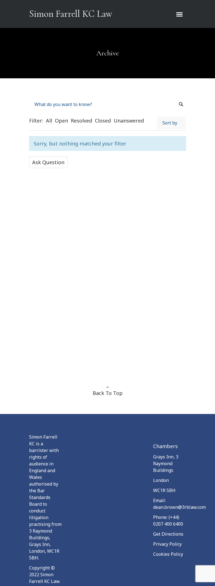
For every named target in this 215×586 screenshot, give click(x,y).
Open (61, 120)
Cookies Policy (168, 554)
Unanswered (129, 120)
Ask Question (48, 162)
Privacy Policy (167, 544)
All (49, 120)
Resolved (81, 120)
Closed (103, 120)
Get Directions (168, 534)
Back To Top (108, 393)
